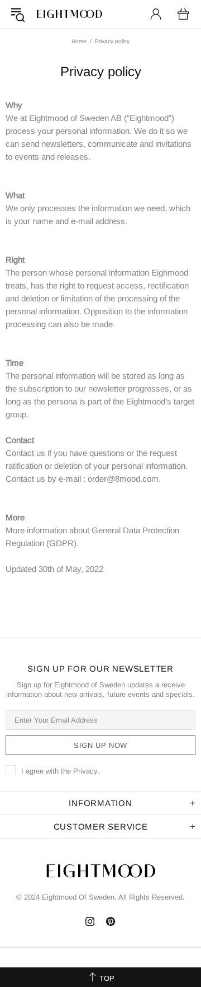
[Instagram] (90, 921)
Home (79, 41)
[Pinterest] (111, 921)
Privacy (85, 771)
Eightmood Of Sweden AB (69, 14)
